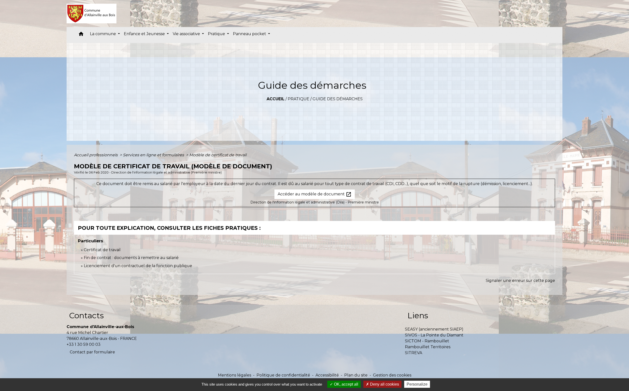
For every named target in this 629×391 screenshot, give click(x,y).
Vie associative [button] (187, 33)
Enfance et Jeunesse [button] (145, 33)
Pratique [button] (217, 33)
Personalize (417, 384)
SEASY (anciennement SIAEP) (434, 329)
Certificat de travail (102, 249)
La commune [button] (103, 33)
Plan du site (356, 375)
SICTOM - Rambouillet (427, 341)
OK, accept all (345, 384)
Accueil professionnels (96, 155)
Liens (417, 315)
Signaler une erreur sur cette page (520, 280)
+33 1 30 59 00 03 (83, 344)
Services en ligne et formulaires (154, 155)
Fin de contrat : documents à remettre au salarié (131, 257)
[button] (81, 35)
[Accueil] (91, 13)
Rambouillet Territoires (427, 347)
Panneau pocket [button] (250, 33)
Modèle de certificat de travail (217, 155)
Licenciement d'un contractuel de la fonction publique (138, 265)
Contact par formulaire (92, 352)
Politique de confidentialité (283, 375)
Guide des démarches (338, 99)
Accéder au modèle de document (315, 194)
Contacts (86, 315)
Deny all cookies (384, 384)
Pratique (298, 99)
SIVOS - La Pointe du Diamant (434, 335)
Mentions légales (234, 375)
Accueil (276, 99)
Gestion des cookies (392, 375)
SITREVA (413, 352)
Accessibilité (327, 375)
